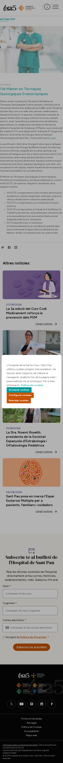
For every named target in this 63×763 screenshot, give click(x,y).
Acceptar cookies (19, 389)
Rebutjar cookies (19, 400)
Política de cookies (32, 385)
